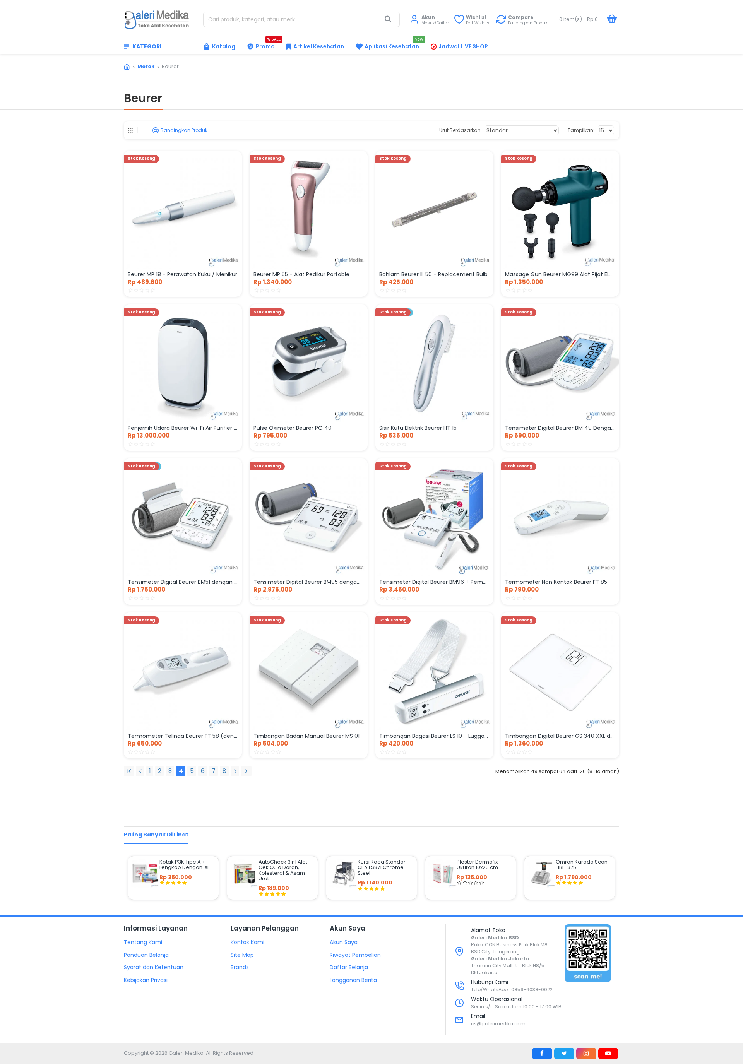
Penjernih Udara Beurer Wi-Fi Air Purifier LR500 (183, 427)
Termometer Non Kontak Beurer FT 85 (556, 581)
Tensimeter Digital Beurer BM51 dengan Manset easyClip (183, 581)
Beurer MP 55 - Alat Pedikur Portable (301, 274)
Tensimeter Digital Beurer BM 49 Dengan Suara (560, 427)
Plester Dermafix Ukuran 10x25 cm (477, 865)
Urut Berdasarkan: (460, 130)
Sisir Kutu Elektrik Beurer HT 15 (418, 427)
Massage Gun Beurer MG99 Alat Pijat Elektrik (560, 274)
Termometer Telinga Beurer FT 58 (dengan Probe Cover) (183, 735)
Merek (145, 66)
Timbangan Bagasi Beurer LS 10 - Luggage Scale (434, 735)
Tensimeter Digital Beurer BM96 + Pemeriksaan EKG (434, 581)
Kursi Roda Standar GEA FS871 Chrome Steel (382, 867)
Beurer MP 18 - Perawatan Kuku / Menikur (182, 274)
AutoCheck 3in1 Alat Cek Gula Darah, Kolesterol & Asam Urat (283, 870)
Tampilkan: (581, 130)
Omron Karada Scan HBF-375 (582, 865)
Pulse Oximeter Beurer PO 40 (292, 427)
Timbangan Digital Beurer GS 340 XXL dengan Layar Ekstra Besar (560, 735)
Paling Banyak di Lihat (156, 834)
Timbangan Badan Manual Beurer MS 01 (306, 735)
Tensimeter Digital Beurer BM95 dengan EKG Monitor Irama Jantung (308, 581)
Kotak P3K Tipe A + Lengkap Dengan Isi (184, 865)
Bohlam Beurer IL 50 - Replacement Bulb (433, 274)
